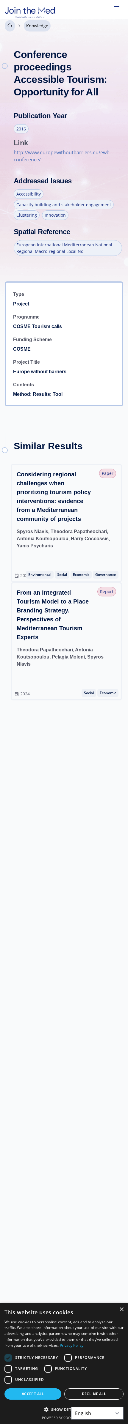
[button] (64, 1409)
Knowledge (37, 26)
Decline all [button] (94, 1393)
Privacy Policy (71, 1345)
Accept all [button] (33, 1393)
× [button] (121, 1309)
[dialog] (64, 1363)
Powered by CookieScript (64, 1417)
